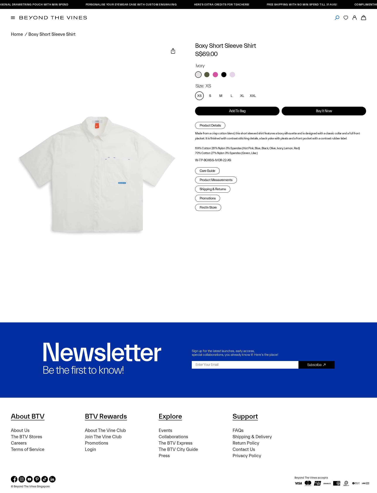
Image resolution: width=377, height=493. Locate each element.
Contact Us (244, 449)
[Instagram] (22, 479)
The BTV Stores (26, 436)
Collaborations (173, 436)
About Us (20, 430)
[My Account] (354, 17)
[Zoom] (19, 51)
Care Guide (207, 171)
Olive (207, 74)
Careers (19, 443)
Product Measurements (216, 180)
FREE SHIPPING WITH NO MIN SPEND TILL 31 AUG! (294, 4)
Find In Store (208, 207)
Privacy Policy (247, 455)
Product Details (210, 125)
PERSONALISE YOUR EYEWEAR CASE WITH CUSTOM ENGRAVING (123, 4)
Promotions (208, 198)
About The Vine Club (105, 430)
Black (224, 74)
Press (164, 455)
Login (90, 449)
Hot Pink (215, 74)
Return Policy (246, 443)
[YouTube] (29, 479)
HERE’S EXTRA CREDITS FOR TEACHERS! (213, 4)
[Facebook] (14, 479)
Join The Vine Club (103, 436)
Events (165, 430)
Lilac (232, 74)
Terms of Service (27, 449)
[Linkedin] (52, 479)
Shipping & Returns (213, 189)
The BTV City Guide (178, 449)
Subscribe (314, 365)
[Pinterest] (37, 479)
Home (17, 34)
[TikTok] (44, 479)
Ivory (198, 74)
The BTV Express (175, 443)
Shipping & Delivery (252, 436)
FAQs (238, 430)
